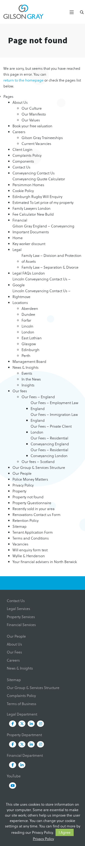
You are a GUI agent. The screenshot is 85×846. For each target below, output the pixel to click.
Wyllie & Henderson (28, 555)
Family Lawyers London (31, 208)
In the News (31, 379)
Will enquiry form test (30, 549)
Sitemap (19, 526)
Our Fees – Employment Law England (54, 405)
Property (19, 491)
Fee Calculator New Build (33, 214)
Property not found (28, 496)
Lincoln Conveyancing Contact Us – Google (41, 281)
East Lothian (32, 337)
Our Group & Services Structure (38, 467)
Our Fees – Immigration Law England (54, 417)
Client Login (22, 149)
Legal (17, 249)
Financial (19, 220)
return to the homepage (23, 80)
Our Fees (14, 652)
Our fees (19, 390)
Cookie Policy (23, 190)
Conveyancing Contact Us (33, 173)
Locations (20, 302)
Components (23, 161)
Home (17, 237)
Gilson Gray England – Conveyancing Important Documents (43, 228)
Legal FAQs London (28, 273)
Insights (28, 385)
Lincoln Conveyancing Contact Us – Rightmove (41, 293)
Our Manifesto (34, 114)
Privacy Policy (43, 838)
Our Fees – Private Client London (51, 429)
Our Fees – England (38, 396)
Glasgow (29, 343)
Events (27, 373)
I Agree (64, 832)
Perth (26, 355)
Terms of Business (21, 703)
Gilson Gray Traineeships (42, 137)
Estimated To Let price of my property (42, 202)
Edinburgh (30, 349)
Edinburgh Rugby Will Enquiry (37, 196)
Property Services (21, 616)
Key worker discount (28, 243)
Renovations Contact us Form (36, 514)
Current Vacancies (36, 143)
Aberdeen (30, 308)
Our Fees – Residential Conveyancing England (50, 440)
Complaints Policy (26, 155)
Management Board (29, 361)
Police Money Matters (30, 479)
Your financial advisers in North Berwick (44, 561)
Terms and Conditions (30, 538)
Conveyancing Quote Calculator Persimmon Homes (38, 181)
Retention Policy (25, 520)
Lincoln (27, 326)
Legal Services (18, 608)
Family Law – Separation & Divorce (50, 267)
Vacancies (20, 544)
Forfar (26, 320)
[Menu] (71, 12)
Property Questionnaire (31, 502)
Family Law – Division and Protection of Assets (51, 258)
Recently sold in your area (33, 508)
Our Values (31, 120)
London (28, 332)
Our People (22, 473)
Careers (18, 131)
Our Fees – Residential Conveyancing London (49, 452)
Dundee (28, 314)
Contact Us (21, 167)
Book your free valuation (32, 125)
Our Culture (32, 108)
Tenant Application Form (32, 532)
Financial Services (21, 624)
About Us (20, 102)
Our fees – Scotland (38, 461)
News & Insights (25, 367)
